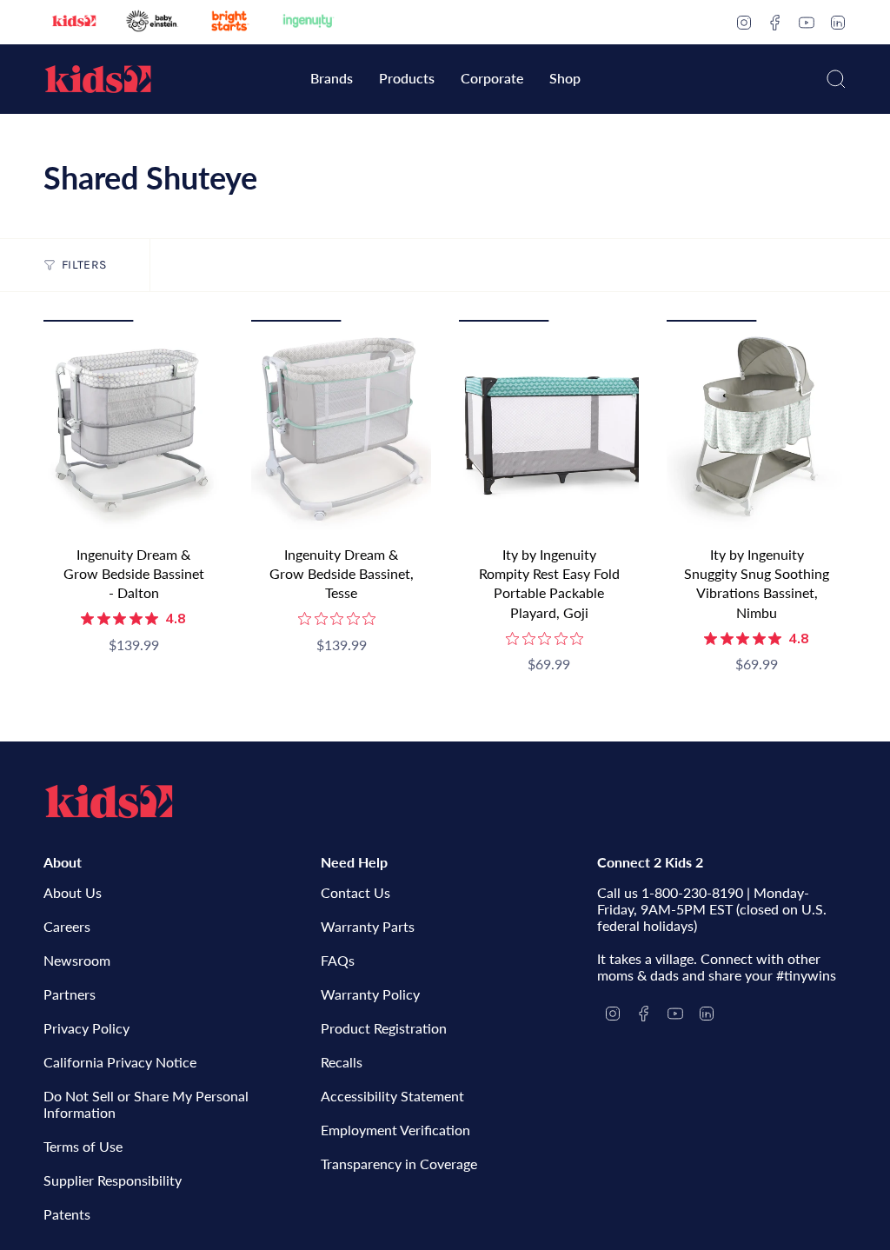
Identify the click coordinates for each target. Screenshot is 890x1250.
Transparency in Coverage (399, 1163)
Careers (66, 926)
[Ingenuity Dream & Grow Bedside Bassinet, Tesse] (341, 427)
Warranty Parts (368, 926)
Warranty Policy (370, 994)
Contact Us (355, 892)
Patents (66, 1214)
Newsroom (76, 960)
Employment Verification (395, 1129)
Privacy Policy (86, 1028)
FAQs (338, 960)
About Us (72, 892)
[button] (331, 79)
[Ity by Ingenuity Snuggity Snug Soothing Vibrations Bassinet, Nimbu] (757, 427)
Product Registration (384, 1028)
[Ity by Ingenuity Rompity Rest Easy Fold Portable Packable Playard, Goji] (549, 427)
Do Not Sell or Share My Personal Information (146, 1103)
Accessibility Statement (392, 1095)
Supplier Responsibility (112, 1180)
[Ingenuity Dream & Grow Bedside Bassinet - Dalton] (133, 427)
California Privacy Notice (119, 1062)
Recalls (341, 1062)
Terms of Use (83, 1146)
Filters (84, 264)
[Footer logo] (108, 801)
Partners (69, 994)
